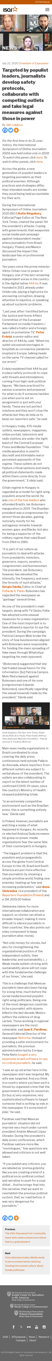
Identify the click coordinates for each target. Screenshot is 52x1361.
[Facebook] (5, 130)
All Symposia (18, 1337)
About (32, 1340)
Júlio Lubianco (14, 124)
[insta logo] (44, 1329)
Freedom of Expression (34, 63)
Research (44, 1337)
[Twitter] (10, 130)
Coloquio (21, 1340)
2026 (5, 1337)
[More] (16, 130)
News (32, 1337)
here (39, 157)
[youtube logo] (36, 1329)
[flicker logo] (29, 1329)
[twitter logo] (21, 1329)
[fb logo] (13, 1329)
